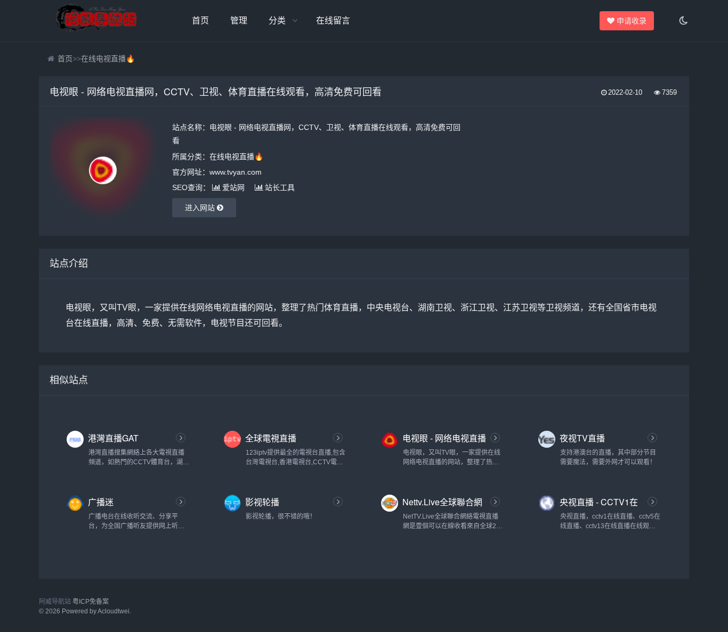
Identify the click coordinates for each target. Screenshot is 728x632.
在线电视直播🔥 (108, 58)
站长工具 (280, 187)
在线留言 (333, 20)
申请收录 (631, 21)
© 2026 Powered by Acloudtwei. (85, 611)
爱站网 (233, 187)
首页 (200, 20)
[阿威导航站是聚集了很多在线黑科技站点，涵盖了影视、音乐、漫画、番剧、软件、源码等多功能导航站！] (97, 21)
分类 (277, 20)
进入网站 (201, 207)
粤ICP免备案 (90, 601)
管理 (238, 20)
